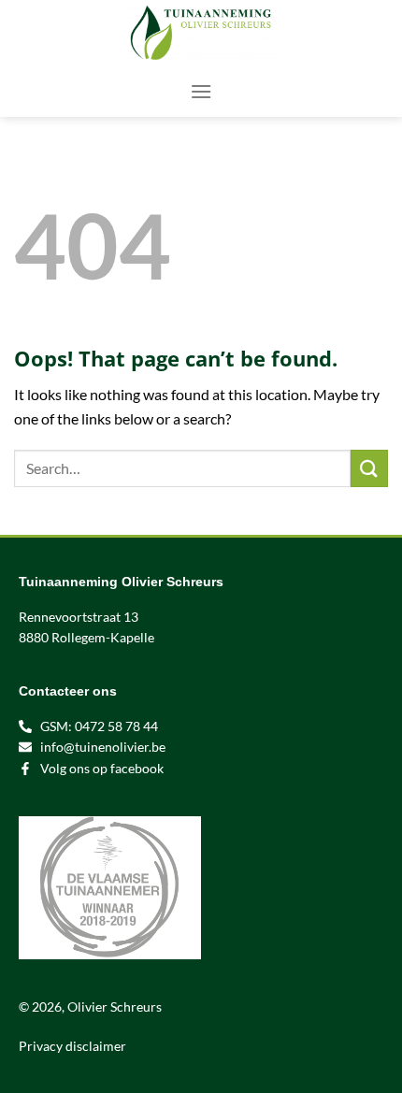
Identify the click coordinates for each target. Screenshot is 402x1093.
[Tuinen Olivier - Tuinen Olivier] (201, 32)
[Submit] (369, 468)
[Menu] (201, 91)
